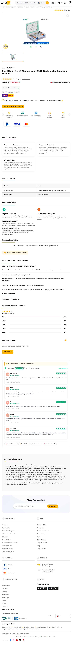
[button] (54, 3)
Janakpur (5, 606)
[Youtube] (17, 640)
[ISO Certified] (19, 618)
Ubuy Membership (8, 552)
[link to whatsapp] (31, 47)
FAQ (38, 537)
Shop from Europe (33, 629)
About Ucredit (41, 540)
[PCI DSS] (6, 618)
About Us (5, 525)
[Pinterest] (23, 640)
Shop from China (7, 629)
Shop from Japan (29, 627)
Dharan (4, 603)
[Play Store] (53, 589)
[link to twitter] (41, 47)
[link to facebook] (36, 47)
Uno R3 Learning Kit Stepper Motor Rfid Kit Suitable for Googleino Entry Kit (31, 7)
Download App (42, 525)
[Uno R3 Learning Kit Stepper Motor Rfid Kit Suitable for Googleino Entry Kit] (36, 31)
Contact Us (5, 528)
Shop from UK (17, 627)
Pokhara (5, 588)
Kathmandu (6, 585)
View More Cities (7, 609)
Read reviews (62, 368)
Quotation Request (8, 531)
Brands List (40, 528)
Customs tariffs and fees (10, 543)
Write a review (7, 352)
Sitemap (4, 537)
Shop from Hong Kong (43, 627)
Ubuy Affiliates (41, 549)
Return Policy (41, 534)
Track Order (6, 540)
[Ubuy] (7, 2)
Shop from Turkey (20, 629)
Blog (38, 546)
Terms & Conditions (22, 637)
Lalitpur (4, 591)
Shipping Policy (7, 546)
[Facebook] (10, 640)
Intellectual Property (8, 534)
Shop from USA (6, 627)
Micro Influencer (7, 549)
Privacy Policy (34, 637)
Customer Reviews (43, 531)
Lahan (4, 600)
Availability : (6, 82)
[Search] (47, 2)
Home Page (5, 7)
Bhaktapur (5, 594)
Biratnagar (5, 597)
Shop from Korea (57, 627)
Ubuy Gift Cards (42, 543)
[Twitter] (20, 640)
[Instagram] (13, 640)
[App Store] (42, 589)
